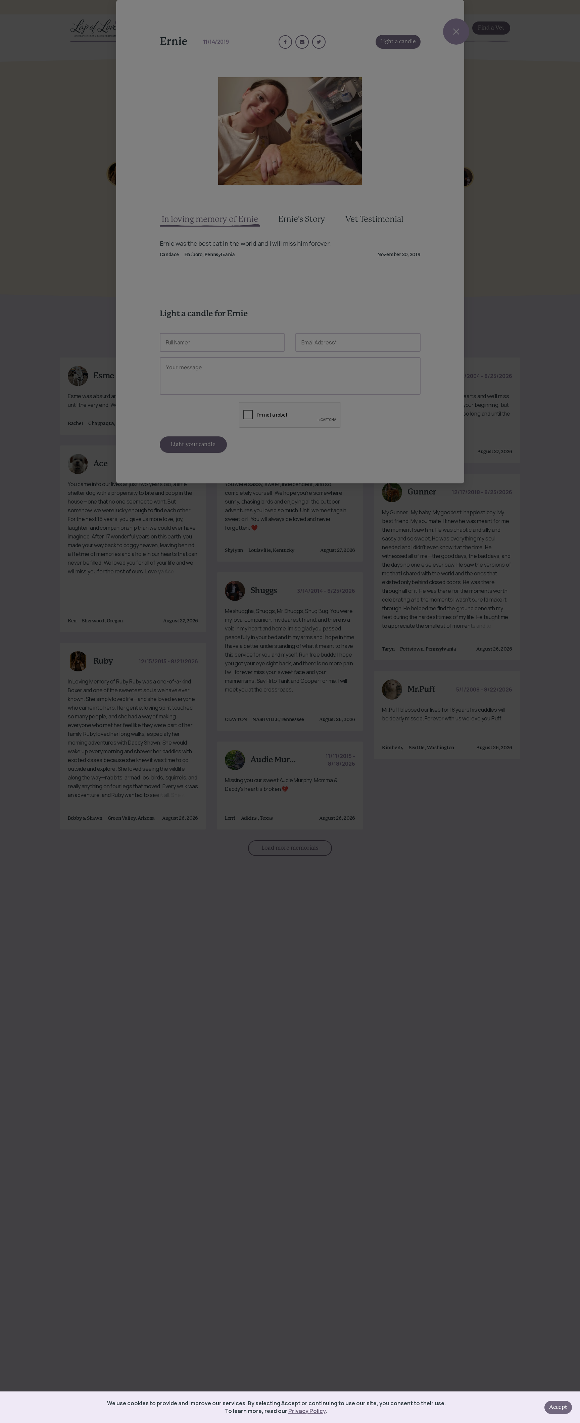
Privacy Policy (307, 1411)
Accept (558, 1407)
